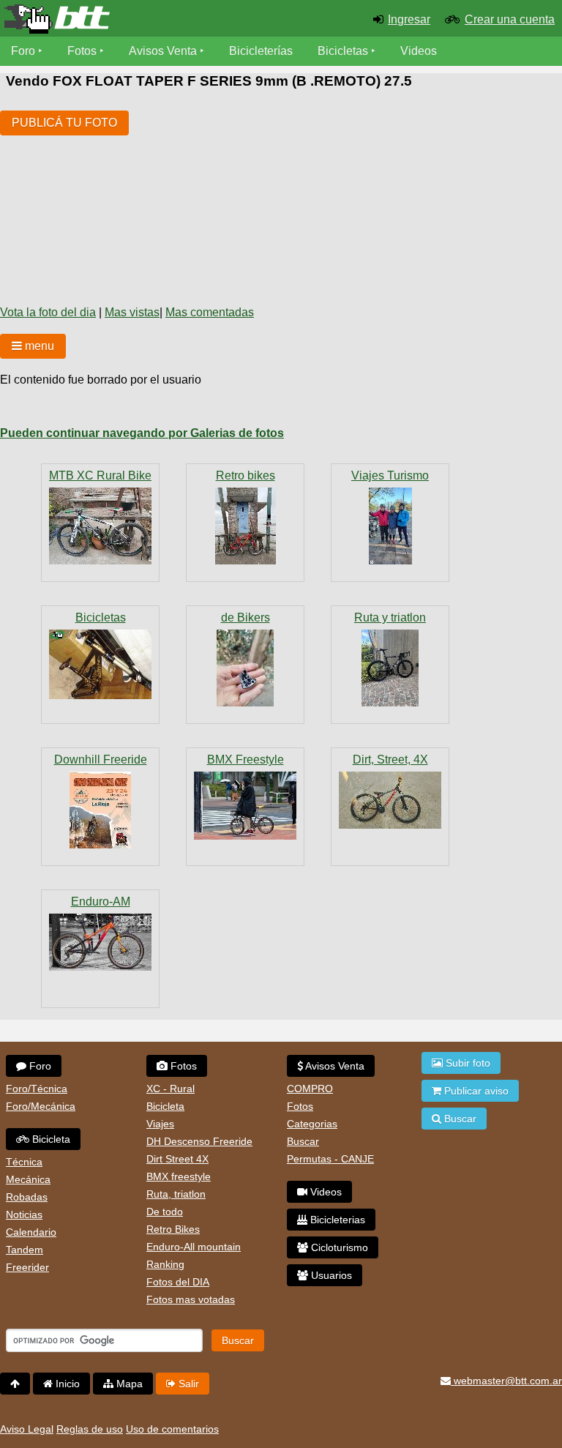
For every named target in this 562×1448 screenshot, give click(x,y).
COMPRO (310, 1088)
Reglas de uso (89, 1429)
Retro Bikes (173, 1229)
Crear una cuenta (510, 19)
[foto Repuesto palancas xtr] (245, 668)
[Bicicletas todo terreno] (93, 19)
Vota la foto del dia (48, 312)
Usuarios (330, 1275)
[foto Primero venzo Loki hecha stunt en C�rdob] (390, 800)
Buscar (303, 1141)
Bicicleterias (336, 1219)
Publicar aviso (475, 1091)
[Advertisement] (255, 194)
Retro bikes (245, 475)
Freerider (27, 1267)
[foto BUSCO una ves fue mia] (100, 664)
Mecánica (28, 1179)
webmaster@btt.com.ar (506, 1381)
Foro (23, 51)
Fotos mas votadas (190, 1299)
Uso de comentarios (172, 1429)
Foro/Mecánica (40, 1106)
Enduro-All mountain (193, 1247)
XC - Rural (170, 1088)
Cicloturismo (338, 1247)
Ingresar (409, 19)
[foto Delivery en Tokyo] (245, 806)
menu (38, 346)
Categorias (312, 1124)
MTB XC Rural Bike (100, 475)
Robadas (27, 1197)
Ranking (165, 1264)
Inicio (66, 1383)
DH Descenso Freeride (199, 1141)
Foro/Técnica (36, 1088)
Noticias (24, 1214)
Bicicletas (344, 51)
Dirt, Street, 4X (390, 759)
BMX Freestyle (245, 759)
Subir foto (466, 1063)
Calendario (31, 1232)
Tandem (24, 1249)
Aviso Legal (26, 1429)
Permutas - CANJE (330, 1159)
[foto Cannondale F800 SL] (245, 526)
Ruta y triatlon (390, 617)
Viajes (160, 1124)
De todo (164, 1211)
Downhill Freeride (100, 759)
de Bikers (245, 617)
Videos (418, 51)
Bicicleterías (261, 51)
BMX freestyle (178, 1176)
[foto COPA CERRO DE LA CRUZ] (100, 810)
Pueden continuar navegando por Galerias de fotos (142, 433)
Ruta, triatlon (176, 1194)
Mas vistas (132, 312)
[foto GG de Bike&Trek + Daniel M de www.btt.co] (390, 526)
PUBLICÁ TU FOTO (64, 122)
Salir (187, 1383)
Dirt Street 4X (177, 1159)
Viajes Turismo (390, 475)
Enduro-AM (100, 901)
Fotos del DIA (177, 1282)
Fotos (82, 51)
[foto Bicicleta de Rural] (100, 526)
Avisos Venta (163, 51)
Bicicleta (49, 1139)
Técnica (24, 1162)
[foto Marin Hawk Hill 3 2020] (100, 942)
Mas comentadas (209, 312)
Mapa (128, 1383)
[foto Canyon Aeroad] (390, 668)
